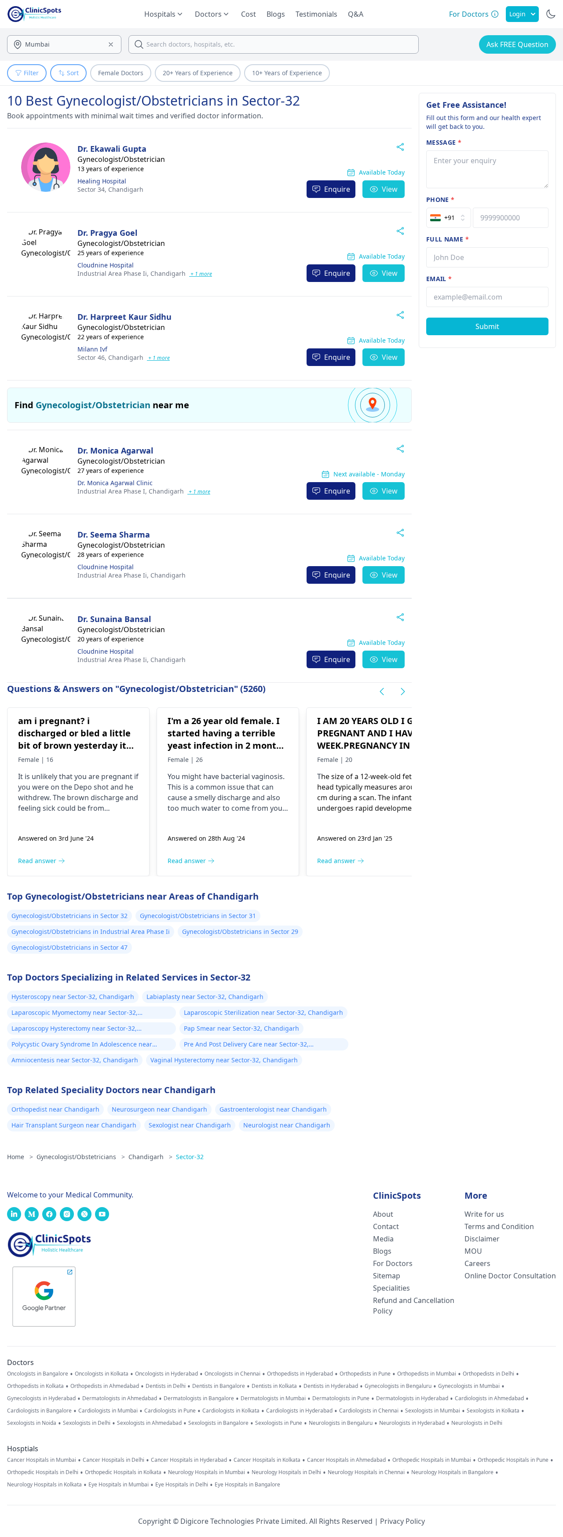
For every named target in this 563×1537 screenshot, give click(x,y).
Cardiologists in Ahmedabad (489, 1398)
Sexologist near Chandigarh (190, 1125)
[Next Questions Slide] (403, 691)
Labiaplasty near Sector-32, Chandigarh (204, 996)
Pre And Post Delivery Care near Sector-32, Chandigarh (246, 1045)
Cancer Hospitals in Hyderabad (189, 1460)
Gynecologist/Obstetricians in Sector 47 (69, 947)
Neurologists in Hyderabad (412, 1423)
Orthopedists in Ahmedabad (104, 1386)
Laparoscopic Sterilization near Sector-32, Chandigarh (263, 1012)
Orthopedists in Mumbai (426, 1373)
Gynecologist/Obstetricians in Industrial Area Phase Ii (90, 931)
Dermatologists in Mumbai (273, 1398)
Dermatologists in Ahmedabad (119, 1398)
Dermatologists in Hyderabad (412, 1398)
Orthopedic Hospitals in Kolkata (123, 1472)
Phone (440, 199)
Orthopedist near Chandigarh (55, 1109)
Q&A (355, 14)
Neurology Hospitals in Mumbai (206, 1472)
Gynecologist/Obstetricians (81, 1157)
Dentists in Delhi (166, 1386)
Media (383, 1239)
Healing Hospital (101, 181)
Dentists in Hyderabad (330, 1386)
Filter (31, 73)
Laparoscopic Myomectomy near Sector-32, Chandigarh (74, 1013)
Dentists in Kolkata (274, 1386)
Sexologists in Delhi (86, 1423)
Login (517, 14)
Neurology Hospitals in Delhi (286, 1472)
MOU (473, 1251)
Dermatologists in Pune (340, 1398)
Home (20, 1157)
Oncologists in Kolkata (101, 1373)
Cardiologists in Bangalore (39, 1410)
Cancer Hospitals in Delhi (113, 1460)
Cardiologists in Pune (170, 1410)
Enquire (337, 189)
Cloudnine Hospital (105, 265)
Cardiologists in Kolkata (231, 1410)
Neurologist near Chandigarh (286, 1125)
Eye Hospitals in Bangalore (247, 1484)
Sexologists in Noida (31, 1423)
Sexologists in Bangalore (218, 1423)
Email (439, 278)
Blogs (276, 14)
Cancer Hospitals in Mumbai (41, 1460)
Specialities (391, 1288)
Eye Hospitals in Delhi (181, 1484)
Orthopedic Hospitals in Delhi (42, 1472)
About (383, 1214)
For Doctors (393, 1263)
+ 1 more (200, 274)
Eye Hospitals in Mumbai (118, 1484)
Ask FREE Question (517, 44)
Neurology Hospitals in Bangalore (452, 1472)
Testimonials (316, 14)
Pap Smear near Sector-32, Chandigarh (241, 1028)
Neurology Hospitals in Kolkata (44, 1484)
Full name (447, 239)
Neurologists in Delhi (476, 1423)
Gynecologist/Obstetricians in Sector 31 (198, 915)
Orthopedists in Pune (365, 1373)
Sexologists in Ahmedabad (149, 1423)
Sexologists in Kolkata (493, 1410)
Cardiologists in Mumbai (108, 1410)
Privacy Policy (402, 1521)
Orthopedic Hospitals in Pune (513, 1460)
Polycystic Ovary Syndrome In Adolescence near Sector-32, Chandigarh (81, 1045)
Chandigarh (110, 189)
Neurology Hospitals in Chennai (366, 1472)
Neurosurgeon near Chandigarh (159, 1109)
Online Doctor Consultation (510, 1276)
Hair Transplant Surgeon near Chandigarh (73, 1125)
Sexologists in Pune (278, 1423)
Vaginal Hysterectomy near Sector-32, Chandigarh (224, 1060)
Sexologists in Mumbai (432, 1410)
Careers (477, 1263)
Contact (386, 1226)
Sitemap (386, 1276)
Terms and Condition (499, 1226)
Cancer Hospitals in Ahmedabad (346, 1460)
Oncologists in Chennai (232, 1373)
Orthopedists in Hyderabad (300, 1373)
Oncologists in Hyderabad (166, 1373)
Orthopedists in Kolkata (35, 1386)
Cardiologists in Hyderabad (299, 1410)
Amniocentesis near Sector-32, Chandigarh (74, 1060)
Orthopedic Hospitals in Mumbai (431, 1460)
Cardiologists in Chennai (368, 1410)
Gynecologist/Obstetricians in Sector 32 (69, 915)
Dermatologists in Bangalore (199, 1398)
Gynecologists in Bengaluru (398, 1386)
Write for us (484, 1214)
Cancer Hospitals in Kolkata (267, 1460)
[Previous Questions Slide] (382, 691)
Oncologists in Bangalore (37, 1373)
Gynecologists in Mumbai (469, 1386)
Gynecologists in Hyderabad (41, 1398)
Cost (248, 14)
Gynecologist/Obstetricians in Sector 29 (240, 931)
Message (443, 142)
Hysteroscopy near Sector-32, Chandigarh (72, 996)
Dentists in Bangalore (218, 1386)
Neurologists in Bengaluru (341, 1423)
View (390, 189)
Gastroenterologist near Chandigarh (273, 1109)
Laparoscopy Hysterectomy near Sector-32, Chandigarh (74, 1029)
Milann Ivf (92, 349)
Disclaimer (482, 1239)
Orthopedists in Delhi (488, 1373)
